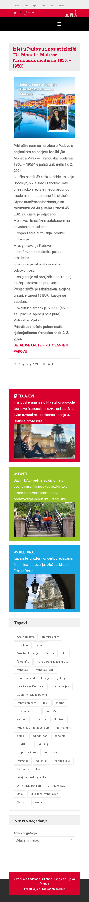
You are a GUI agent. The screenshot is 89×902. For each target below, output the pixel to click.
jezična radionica (27, 711)
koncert (22, 719)
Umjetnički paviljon (29, 785)
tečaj (39, 769)
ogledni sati (40, 736)
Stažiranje (23, 769)
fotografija (23, 661)
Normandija (63, 727)
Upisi (20, 793)
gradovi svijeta (61, 686)
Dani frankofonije (28, 653)
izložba (60, 703)
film (64, 653)
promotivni (50, 752)
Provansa (22, 760)
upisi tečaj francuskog (44, 793)
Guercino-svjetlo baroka (32, 694)
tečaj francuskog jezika (31, 777)
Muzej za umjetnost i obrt (33, 727)
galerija (61, 678)
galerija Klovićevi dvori (31, 686)
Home (19, 5)
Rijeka (55, 5)
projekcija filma (26, 752)
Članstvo (22, 802)
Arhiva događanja (25, 833)
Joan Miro (52, 711)
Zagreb (31, 5)
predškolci (23, 744)
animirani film (50, 636)
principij (42, 744)
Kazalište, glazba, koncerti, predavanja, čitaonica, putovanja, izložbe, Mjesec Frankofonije (43, 561)
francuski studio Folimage (33, 678)
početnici (60, 736)
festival (50, 653)
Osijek (67, 5)
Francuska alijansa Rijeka (52, 661)
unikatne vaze (56, 785)
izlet (45, 703)
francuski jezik (45, 669)
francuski (23, 669)
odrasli (21, 736)
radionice (42, 760)
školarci (39, 802)
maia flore (40, 719)
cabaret (40, 645)
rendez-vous (62, 760)
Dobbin (60, 889)
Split (44, 5)
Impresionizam (26, 703)
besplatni (22, 645)
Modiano (59, 719)
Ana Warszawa (26, 636)
